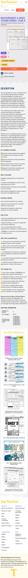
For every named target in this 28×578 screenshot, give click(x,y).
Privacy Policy (5, 523)
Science (17, 523)
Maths (15, 23)
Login (12, 10)
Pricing (6, 10)
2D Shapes (3, 24)
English (17, 515)
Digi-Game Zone (20, 508)
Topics (17, 528)
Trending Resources (18, 511)
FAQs (2, 513)
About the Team (6, 511)
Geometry (20, 23)
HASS (17, 520)
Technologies (5, 547)
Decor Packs (18, 526)
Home (2, 23)
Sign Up (20, 10)
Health (3, 545)
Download (14, 69)
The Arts (4, 550)
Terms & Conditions (4, 519)
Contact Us (18, 544)
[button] (7, 73)
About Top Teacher (7, 508)
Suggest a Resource (18, 535)
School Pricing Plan (20, 538)
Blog (2, 516)
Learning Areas (9, 23)
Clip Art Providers (6, 526)
